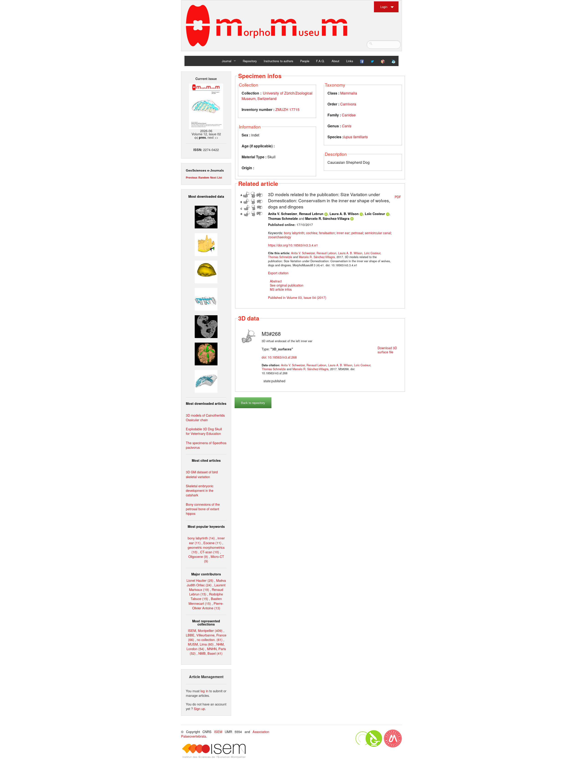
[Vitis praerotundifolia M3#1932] (206, 271)
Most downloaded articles (206, 403)
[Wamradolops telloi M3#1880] (206, 216)
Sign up (199, 708)
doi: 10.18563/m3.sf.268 (279, 357)
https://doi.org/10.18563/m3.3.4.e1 (293, 245)
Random (203, 177)
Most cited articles (206, 460)
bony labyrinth (294, 233)
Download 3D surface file (387, 350)
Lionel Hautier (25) (200, 580)
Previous (191, 177)
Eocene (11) (212, 542)
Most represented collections (206, 622)
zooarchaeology (279, 237)
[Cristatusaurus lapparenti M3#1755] (206, 380)
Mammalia (348, 93)
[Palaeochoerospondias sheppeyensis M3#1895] (206, 353)
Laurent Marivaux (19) (207, 587)
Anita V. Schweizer (282, 213)
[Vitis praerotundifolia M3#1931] (206, 326)
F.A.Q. (320, 61)
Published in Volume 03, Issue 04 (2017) (297, 297)
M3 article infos (281, 289)
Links (349, 61)
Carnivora (348, 104)
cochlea (311, 233)
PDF (398, 197)
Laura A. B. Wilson (344, 213)
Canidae (349, 115)
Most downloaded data (206, 196)
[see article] (252, 203)
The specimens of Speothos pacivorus (206, 445)
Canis (346, 125)
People (304, 61)
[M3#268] (249, 335)
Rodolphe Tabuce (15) (207, 596)
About (335, 61)
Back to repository (253, 402)
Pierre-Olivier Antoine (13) (208, 605)
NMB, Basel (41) (210, 653)
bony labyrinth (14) (201, 538)
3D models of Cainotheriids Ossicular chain (205, 417)
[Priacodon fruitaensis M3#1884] (206, 243)
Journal (226, 61)
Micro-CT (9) (214, 558)
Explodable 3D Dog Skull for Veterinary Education (204, 431)
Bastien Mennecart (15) (205, 600)
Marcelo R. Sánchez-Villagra (327, 218)
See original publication (286, 285)
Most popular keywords (206, 526)
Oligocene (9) (198, 556)
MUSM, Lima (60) (201, 644)
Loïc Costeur (375, 213)
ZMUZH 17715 (287, 109)
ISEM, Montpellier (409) (205, 630)
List (219, 177)
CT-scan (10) (209, 551)
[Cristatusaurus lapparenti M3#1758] (206, 298)
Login (383, 7)
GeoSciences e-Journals (205, 170)
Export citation (278, 273)
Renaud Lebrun (311, 213)
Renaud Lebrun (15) (206, 591)
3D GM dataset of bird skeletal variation (202, 474)
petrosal (357, 233)
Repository (250, 61)
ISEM (218, 731)
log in (204, 690)
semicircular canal (378, 233)
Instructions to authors (278, 61)
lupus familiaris (355, 136)
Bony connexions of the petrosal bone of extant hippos (203, 509)
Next (213, 177)
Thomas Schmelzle (283, 218)
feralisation (327, 233)
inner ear (343, 233)
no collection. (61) (209, 639)
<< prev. (200, 137)
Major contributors (206, 574)
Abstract (276, 281)
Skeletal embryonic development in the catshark (199, 490)
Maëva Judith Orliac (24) (206, 582)
